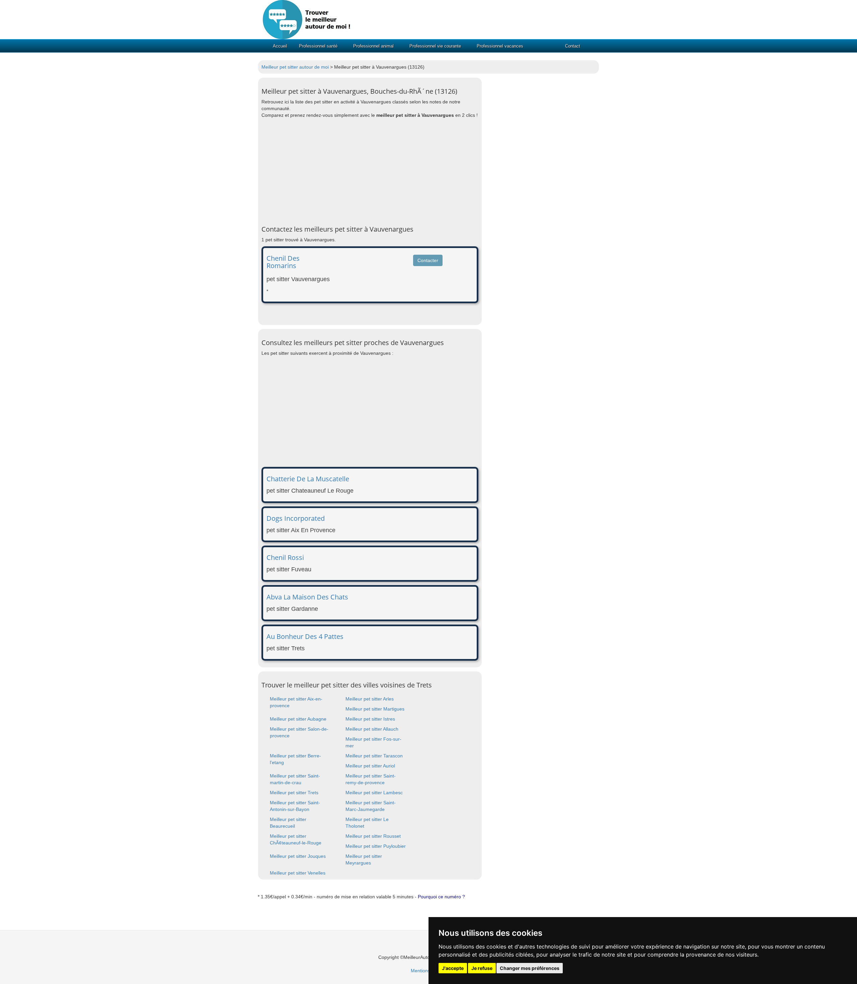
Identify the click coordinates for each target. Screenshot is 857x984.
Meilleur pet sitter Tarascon (374, 755)
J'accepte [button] (453, 968)
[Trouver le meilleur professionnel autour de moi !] (308, 19)
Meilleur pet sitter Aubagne (298, 719)
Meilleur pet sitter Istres (370, 719)
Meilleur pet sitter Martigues (374, 709)
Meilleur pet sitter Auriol (370, 765)
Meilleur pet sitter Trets (294, 792)
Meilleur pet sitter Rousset (373, 836)
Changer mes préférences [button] (529, 968)
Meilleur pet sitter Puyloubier (375, 846)
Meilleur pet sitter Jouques (298, 856)
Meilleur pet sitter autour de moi (295, 67)
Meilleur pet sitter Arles (369, 699)
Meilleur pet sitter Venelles (297, 873)
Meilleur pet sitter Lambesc (374, 792)
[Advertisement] (369, 172)
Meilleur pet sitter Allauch (371, 729)
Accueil (280, 46)
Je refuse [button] (481, 968)
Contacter (427, 260)
